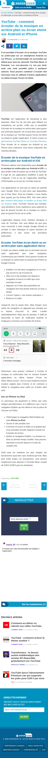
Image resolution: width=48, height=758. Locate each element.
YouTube (14, 478)
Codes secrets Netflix (23, 7)
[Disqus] (24, 571)
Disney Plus (41, 7)
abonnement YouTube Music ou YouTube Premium (23, 141)
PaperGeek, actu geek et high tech (23, 2)
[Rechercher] (44, 3)
